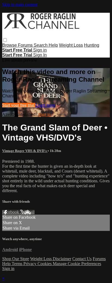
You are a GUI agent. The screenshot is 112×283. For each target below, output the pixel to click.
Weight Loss (71, 45)
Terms (17, 263)
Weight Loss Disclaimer (50, 258)
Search (41, 45)
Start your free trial (18, 105)
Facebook (11, 212)
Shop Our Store (15, 258)
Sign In (40, 55)
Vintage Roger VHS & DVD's (25, 151)
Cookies (45, 263)
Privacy (30, 263)
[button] (5, 40)
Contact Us (82, 258)
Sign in (40, 50)
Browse (10, 45)
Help (53, 45)
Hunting (91, 45)
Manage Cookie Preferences (77, 263)
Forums (26, 45)
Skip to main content (20, 4)
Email (29, 212)
